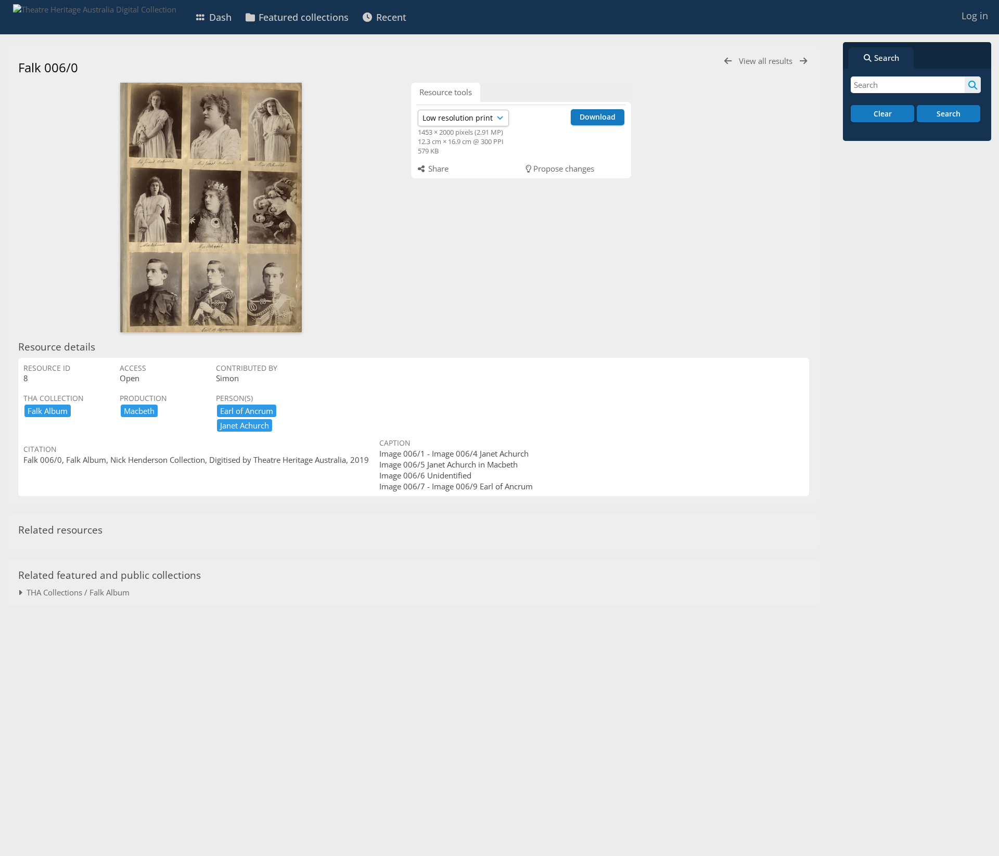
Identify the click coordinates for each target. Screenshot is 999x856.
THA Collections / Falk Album (76, 592)
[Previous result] (728, 61)
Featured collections (302, 17)
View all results (767, 61)
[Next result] (803, 61)
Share (437, 168)
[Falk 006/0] (210, 207)
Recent (390, 17)
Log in (975, 15)
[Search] (973, 84)
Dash (219, 17)
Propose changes (562, 168)
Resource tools (445, 92)
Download (598, 117)
